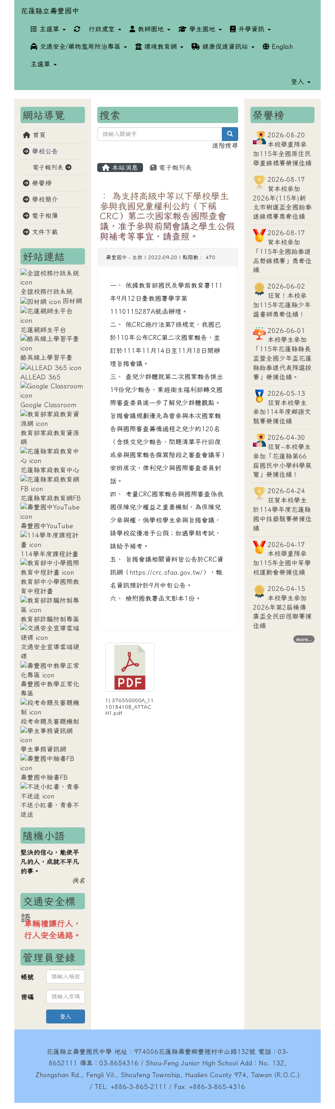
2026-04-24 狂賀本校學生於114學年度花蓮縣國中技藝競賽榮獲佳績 (282, 509)
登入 (65, 1016)
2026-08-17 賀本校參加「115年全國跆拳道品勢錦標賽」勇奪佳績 (282, 251)
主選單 (49, 29)
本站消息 (123, 167)
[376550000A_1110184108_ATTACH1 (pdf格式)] (129, 667)
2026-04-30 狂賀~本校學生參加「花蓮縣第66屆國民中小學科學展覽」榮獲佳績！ (282, 456)
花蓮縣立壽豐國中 (49, 10)
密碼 (27, 997)
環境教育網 (160, 46)
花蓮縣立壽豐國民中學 (79, 1051)
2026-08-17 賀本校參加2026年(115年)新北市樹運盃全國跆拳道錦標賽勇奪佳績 (282, 198)
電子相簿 (43, 215)
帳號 (27, 977)
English (281, 46)
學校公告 (43, 151)
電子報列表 (174, 167)
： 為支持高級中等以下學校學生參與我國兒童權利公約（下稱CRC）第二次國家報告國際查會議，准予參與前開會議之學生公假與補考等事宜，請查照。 (167, 216)
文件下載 (43, 232)
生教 (137, 257)
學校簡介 (43, 199)
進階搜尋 (225, 145)
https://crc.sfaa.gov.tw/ (166, 572)
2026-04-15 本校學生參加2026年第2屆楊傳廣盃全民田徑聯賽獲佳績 (282, 607)
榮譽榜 (40, 183)
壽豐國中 (116, 257)
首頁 (38, 135)
